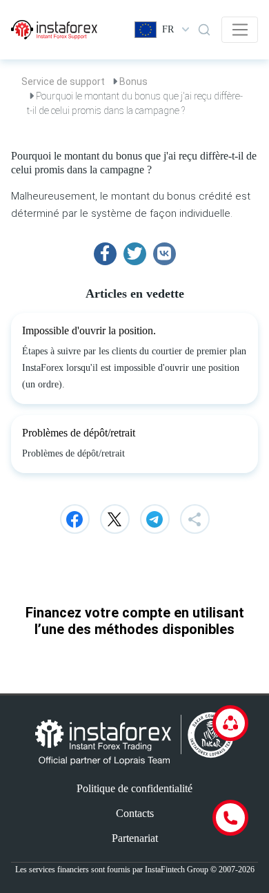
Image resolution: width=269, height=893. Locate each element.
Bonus (133, 81)
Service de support (63, 81)
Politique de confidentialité (134, 788)
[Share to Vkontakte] (164, 253)
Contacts (135, 813)
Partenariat (135, 838)
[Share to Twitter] (134, 253)
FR (168, 29)
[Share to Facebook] (105, 253)
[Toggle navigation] (239, 30)
